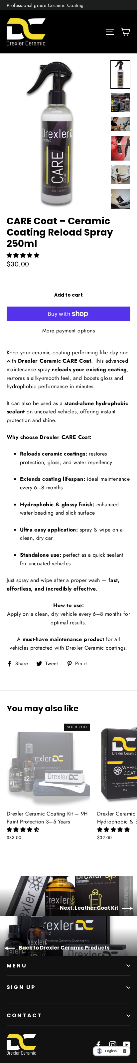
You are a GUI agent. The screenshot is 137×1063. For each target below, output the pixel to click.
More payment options (68, 330)
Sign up (21, 987)
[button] (24, 255)
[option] (57, 134)
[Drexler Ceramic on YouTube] (126, 1044)
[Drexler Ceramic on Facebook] (98, 1044)
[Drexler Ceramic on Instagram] (112, 1044)
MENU (17, 965)
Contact (24, 1015)
